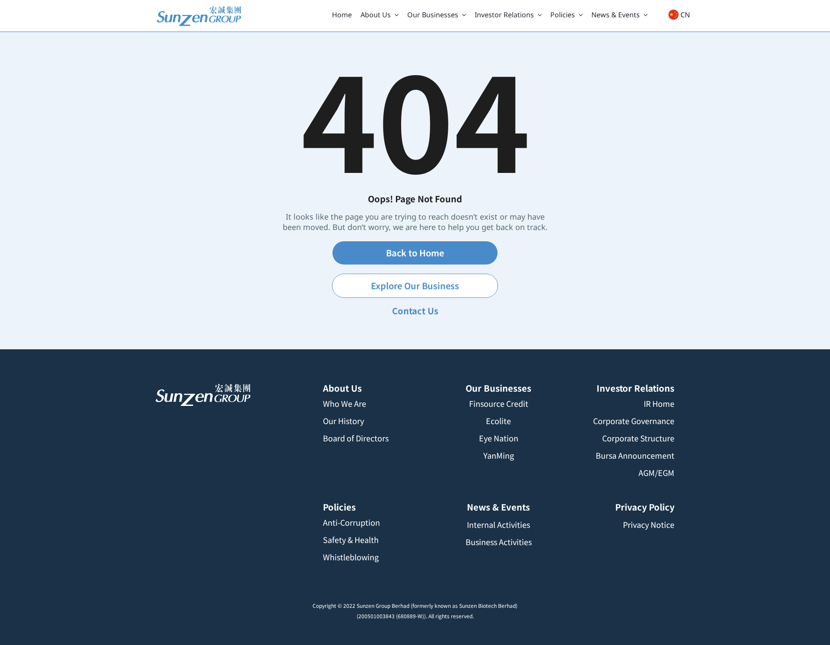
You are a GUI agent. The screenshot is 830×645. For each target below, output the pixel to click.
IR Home (659, 403)
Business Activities (499, 541)
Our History (343, 420)
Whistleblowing (351, 556)
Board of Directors (356, 438)
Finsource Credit (498, 403)
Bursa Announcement (635, 455)
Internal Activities (498, 524)
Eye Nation (498, 438)
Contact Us (415, 310)
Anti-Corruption (351, 522)
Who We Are (344, 403)
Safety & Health (351, 539)
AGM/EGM (656, 472)
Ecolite (498, 420)
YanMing (498, 455)
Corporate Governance (633, 420)
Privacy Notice (648, 524)
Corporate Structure (638, 438)
